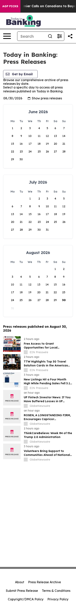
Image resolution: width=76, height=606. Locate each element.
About (19, 582)
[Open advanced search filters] (59, 36)
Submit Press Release (22, 591)
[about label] (26, 352)
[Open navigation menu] (7, 36)
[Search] (50, 36)
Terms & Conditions (56, 591)
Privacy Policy (57, 599)
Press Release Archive (44, 582)
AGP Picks (10, 6)
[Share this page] (70, 36)
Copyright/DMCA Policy (25, 599)
